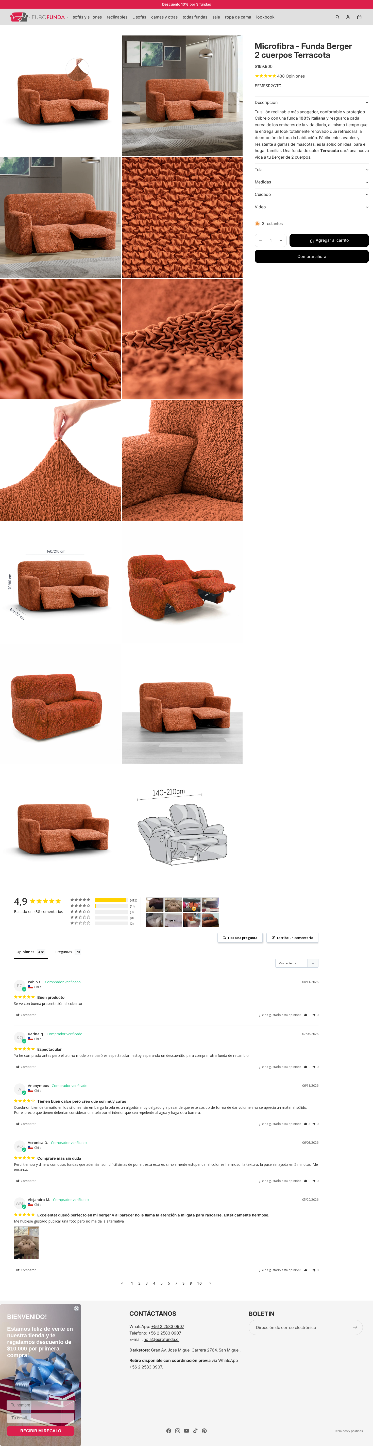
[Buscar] (337, 17)
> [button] (210, 1283)
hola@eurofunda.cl (161, 1339)
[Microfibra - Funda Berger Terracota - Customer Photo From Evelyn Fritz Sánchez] (210, 920)
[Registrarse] (355, 1327)
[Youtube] (186, 1431)
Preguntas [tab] (63, 951)
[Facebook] (169, 1431)
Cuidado (263, 194)
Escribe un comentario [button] (295, 937)
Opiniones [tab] (25, 951)
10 (199, 1283)
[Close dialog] (76, 1308)
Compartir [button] (28, 1015)
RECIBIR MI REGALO (40, 1431)
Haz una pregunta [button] (242, 937)
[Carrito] (359, 17)
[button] (307, 1015)
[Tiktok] (195, 1431)
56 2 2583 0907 (147, 1366)
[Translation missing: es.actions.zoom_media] (60, 95)
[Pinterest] (204, 1431)
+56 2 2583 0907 (167, 1326)
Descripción (266, 102)
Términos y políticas (348, 1431)
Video (260, 206)
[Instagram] (178, 1431)
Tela (259, 169)
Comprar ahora (311, 256)
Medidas (263, 181)
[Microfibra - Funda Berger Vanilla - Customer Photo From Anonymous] (191, 920)
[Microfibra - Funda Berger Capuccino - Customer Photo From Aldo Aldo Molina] (154, 920)
